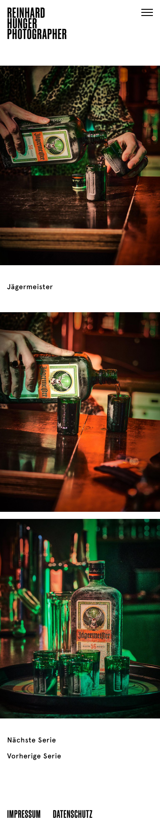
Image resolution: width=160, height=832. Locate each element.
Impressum (24, 813)
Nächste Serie (31, 740)
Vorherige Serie (34, 756)
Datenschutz (72, 813)
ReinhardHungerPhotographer (37, 25)
